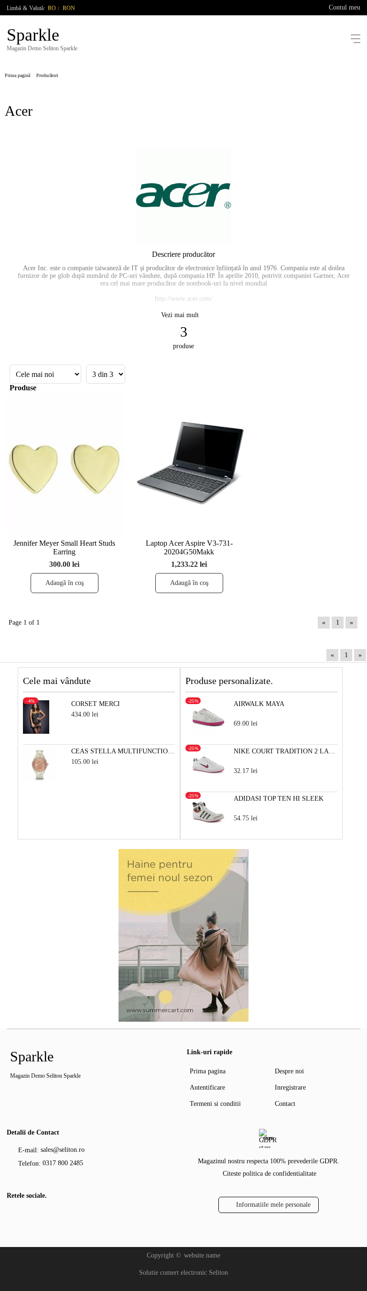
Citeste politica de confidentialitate (269, 1173)
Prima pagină (17, 75)
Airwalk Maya (259, 703)
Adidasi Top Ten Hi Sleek (279, 798)
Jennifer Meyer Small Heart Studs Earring (64, 547)
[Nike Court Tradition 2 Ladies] (208, 779)
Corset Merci (95, 703)
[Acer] (183, 241)
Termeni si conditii (215, 1103)
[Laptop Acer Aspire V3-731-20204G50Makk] (189, 463)
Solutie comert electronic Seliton (183, 1272)
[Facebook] (13, 1217)
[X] (28, 1215)
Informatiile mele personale (273, 1204)
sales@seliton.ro (63, 1149)
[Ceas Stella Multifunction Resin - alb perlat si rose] (39, 779)
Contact (285, 1103)
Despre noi (289, 1071)
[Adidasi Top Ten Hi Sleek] (208, 826)
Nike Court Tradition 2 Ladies (285, 751)
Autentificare (207, 1087)
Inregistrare (290, 1087)
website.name (202, 1255)
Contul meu (344, 7)
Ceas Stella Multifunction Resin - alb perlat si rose (122, 751)
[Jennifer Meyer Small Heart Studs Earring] (64, 463)
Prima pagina (208, 1071)
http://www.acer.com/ (184, 298)
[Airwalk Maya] (208, 731)
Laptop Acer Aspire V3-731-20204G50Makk (189, 547)
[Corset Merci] (36, 731)
